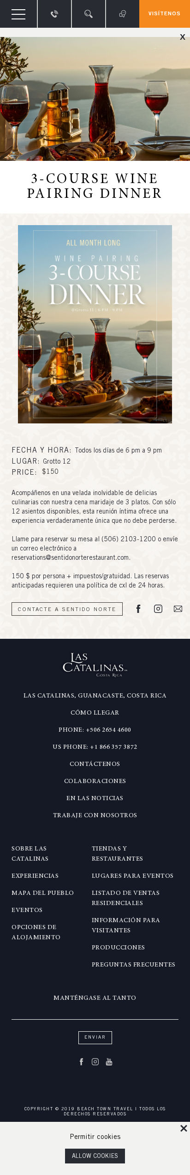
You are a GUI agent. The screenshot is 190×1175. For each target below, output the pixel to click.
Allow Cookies (95, 1157)
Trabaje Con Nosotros (95, 816)
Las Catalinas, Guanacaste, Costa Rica (95, 696)
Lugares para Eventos (133, 876)
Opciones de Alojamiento (36, 932)
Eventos (27, 910)
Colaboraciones (95, 781)
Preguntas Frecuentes (134, 965)
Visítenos (164, 14)
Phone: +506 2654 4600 (95, 730)
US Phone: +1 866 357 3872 (95, 747)
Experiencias (35, 876)
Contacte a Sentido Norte (67, 609)
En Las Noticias (95, 799)
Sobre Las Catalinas (30, 854)
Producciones (118, 948)
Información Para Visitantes (126, 926)
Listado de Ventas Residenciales (126, 898)
